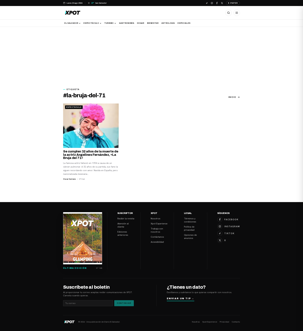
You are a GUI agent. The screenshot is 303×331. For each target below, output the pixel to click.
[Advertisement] (151, 55)
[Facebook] (217, 3)
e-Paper (233, 3)
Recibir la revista (125, 218)
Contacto (236, 322)
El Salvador (71, 23)
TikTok (229, 233)
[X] (222, 3)
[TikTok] (207, 3)
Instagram (232, 226)
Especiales (184, 23)
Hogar (140, 23)
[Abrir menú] (237, 13)
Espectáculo (91, 23)
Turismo (109, 23)
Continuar (124, 303)
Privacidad (224, 322)
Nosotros (155, 218)
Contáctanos (157, 236)
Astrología (168, 23)
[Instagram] (212, 3)
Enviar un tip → (180, 298)
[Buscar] (228, 13)
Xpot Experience (159, 223)
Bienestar (153, 23)
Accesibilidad (157, 241)
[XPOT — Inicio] (72, 13)
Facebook (231, 219)
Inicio (232, 97)
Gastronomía (126, 23)
